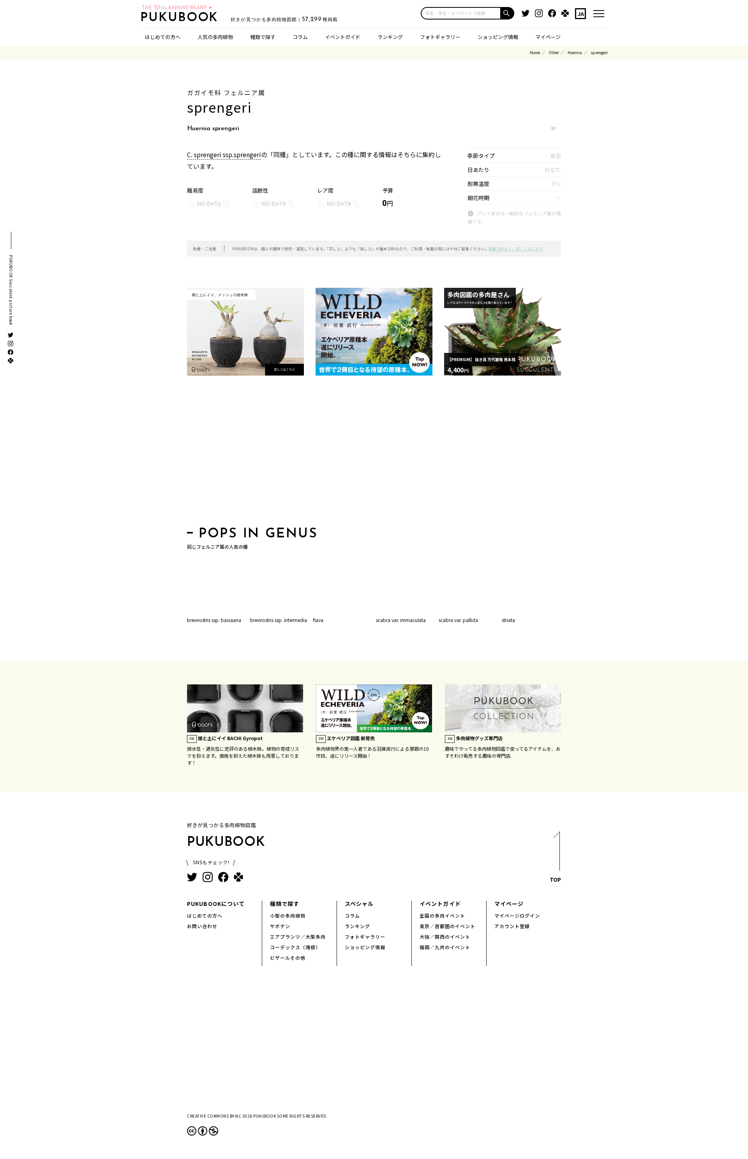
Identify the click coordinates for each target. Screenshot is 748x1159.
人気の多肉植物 (215, 36)
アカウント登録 (512, 926)
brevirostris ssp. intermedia (278, 620)
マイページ (548, 36)
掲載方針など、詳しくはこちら (516, 249)
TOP (555, 879)
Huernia (575, 52)
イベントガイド (342, 36)
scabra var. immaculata (401, 620)
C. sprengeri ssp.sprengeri (224, 154)
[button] (507, 13)
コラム (300, 36)
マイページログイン (517, 915)
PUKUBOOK (181, 18)
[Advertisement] (374, 453)
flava (318, 620)
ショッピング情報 (498, 36)
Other (554, 52)
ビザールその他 (287, 957)
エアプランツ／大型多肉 (298, 936)
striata (508, 620)
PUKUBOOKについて (216, 903)
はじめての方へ (162, 36)
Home (535, 52)
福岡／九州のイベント (445, 947)
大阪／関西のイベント (445, 936)
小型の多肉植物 (287, 915)
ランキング (390, 36)
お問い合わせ (202, 926)
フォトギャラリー (440, 36)
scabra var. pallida (458, 620)
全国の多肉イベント (442, 915)
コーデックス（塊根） (295, 947)
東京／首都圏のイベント (447, 926)
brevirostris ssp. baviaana (214, 620)
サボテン (280, 926)
